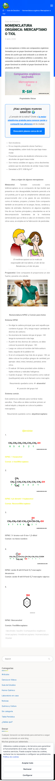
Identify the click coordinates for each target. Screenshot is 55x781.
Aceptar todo (27, 763)
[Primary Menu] (51, 5)
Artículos (5, 674)
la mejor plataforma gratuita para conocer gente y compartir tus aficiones (27, 120)
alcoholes (11, 631)
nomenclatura (42, 634)
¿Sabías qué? (7, 722)
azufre (20, 631)
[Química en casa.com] (6, 6)
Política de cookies (11, 757)
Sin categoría (7, 711)
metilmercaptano (26, 634)
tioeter (9, 638)
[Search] (49, 659)
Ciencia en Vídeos (9, 680)
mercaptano (11, 634)
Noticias (5, 701)
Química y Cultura (9, 706)
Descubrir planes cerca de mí (27, 131)
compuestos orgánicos (35, 631)
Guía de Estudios (13, 10)
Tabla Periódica (8, 717)
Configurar (27, 775)
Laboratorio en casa (10, 696)
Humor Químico (8, 690)
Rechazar (27, 769)
